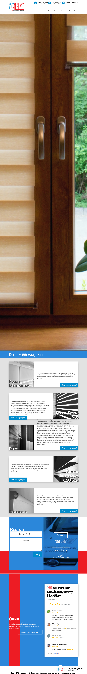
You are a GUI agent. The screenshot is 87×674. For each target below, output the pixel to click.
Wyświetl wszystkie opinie (30, 632)
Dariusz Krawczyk (57, 610)
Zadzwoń (60, 535)
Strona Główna (48, 11)
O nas (70, 11)
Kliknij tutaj (71, 670)
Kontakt (76, 11)
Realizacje (64, 11)
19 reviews (67, 604)
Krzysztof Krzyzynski (58, 635)
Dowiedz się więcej (69, 385)
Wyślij (37, 554)
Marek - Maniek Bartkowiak (60, 644)
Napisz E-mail (60, 550)
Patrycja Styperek (57, 624)
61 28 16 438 (43, 2)
